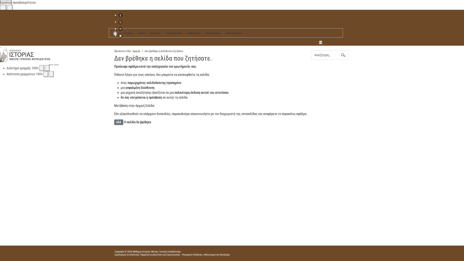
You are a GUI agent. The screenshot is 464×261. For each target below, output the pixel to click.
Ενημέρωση (194, 33)
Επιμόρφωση (173, 33)
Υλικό (141, 33)
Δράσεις (155, 33)
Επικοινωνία (234, 33)
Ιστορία (128, 33)
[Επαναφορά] (3, 8)
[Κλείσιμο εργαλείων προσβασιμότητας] (10, 8)
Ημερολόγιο (213, 33)
